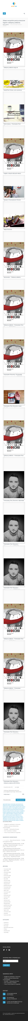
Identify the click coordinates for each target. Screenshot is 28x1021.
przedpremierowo (18, 814)
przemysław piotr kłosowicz (9, 816)
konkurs (4, 809)
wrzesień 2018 (7, 869)
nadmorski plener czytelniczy (12, 813)
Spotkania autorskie (8, 927)
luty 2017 (6, 898)
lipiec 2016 (6, 910)
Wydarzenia (7, 930)
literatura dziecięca (19, 809)
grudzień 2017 (7, 882)
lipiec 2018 (6, 870)
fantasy (13, 806)
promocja (12, 814)
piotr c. (4, 814)
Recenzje (6, 925)
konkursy (9, 809)
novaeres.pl (16, 1003)
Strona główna (6, 24)
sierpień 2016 (7, 908)
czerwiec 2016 (7, 911)
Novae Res (21, 813)
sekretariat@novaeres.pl (16, 1001)
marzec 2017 (7, 897)
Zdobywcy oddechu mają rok (11, 67)
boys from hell (11, 805)
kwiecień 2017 (7, 895)
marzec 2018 (7, 877)
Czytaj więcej (6, 794)
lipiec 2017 (6, 890)
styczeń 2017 (7, 900)
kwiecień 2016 (7, 915)
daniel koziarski (20, 805)
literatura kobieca (6, 810)
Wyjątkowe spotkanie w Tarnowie (12, 824)
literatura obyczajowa (15, 810)
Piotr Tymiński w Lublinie (10, 830)
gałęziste (17, 806)
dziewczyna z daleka (7, 806)
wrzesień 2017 (7, 887)
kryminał (13, 809)
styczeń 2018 (7, 880)
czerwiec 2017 (7, 892)
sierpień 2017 (7, 888)
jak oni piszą (22, 806)
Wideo (5, 929)
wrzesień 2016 (7, 906)
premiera (8, 814)
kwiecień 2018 (7, 875)
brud (15, 805)
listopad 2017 (7, 883)
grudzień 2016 (7, 901)
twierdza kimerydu (11, 819)
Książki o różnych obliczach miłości (12, 173)
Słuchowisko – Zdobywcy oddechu (12, 277)
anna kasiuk (18, 804)
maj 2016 (6, 913)
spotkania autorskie (7, 817)
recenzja (17, 816)
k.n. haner (13, 808)
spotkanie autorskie (16, 817)
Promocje (6, 924)
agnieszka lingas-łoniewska (9, 804)
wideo (17, 819)
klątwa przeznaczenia (20, 808)
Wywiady (6, 932)
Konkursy (6, 922)
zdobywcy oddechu (19, 820)
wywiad (9, 820)
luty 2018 (6, 879)
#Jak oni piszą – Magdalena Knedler (11, 856)
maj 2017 (6, 893)
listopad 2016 (7, 903)
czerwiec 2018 (7, 872)
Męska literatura (8, 229)
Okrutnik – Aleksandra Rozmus (11, 829)
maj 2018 (6, 874)
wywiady (13, 820)
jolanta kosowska (6, 808)
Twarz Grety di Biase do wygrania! (12, 832)
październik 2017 (8, 885)
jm (18, 787)
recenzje (21, 816)
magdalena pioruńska (11, 812)
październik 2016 (8, 905)
